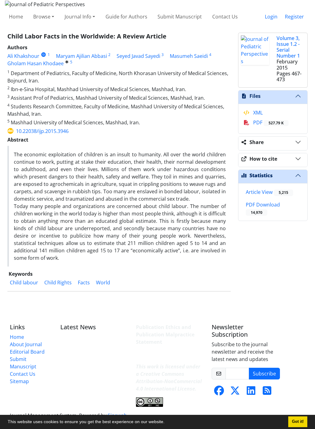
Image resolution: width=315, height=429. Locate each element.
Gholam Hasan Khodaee (35, 63)
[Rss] (267, 392)
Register (294, 16)
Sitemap (19, 381)
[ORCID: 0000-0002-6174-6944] (43, 54)
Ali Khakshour (23, 56)
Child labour (24, 282)
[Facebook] (219, 392)
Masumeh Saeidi (189, 56)
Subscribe (264, 373)
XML (257, 112)
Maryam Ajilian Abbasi (81, 56)
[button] (167, 422)
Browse (41, 16)
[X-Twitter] (235, 392)
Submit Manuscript (180, 16)
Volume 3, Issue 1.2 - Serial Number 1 (288, 47)
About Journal (26, 344)
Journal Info (78, 16)
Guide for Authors (126, 16)
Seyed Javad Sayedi (138, 56)
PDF (268, 122)
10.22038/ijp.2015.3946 (42, 131)
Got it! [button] (298, 421)
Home (16, 16)
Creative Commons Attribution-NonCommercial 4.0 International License (169, 381)
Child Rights (58, 282)
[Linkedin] (251, 392)
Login (271, 16)
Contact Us (225, 16)
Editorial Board (27, 351)
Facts (84, 282)
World (103, 282)
